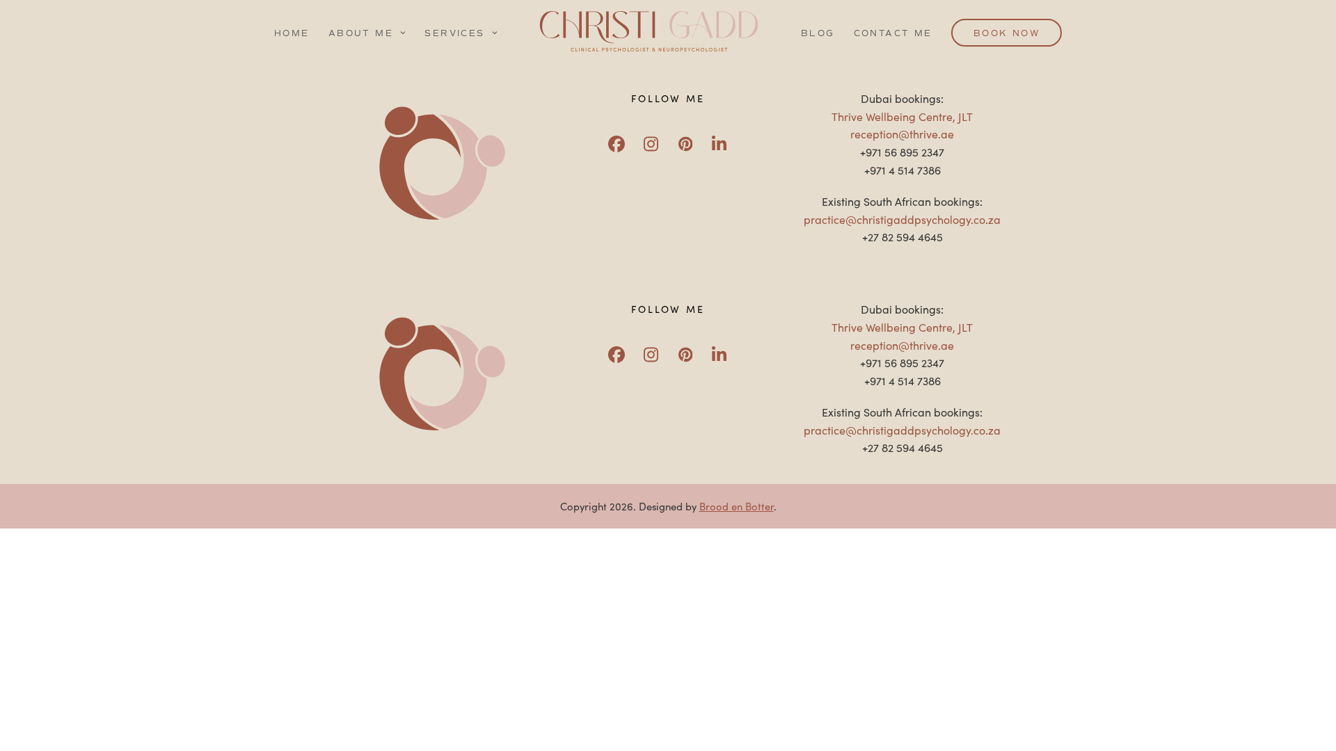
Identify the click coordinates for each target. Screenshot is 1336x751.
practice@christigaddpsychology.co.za (902, 219)
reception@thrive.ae (902, 133)
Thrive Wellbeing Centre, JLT (902, 116)
